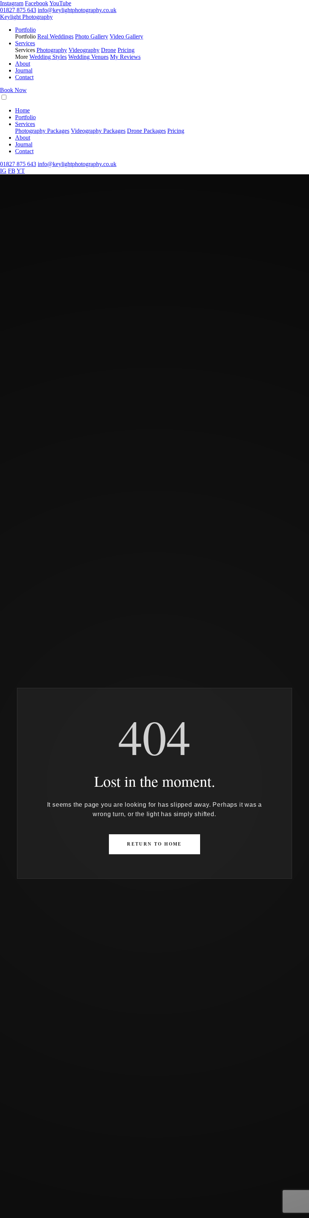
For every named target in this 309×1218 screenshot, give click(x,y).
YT (21, 171)
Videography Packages (98, 131)
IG (3, 171)
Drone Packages (146, 131)
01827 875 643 (18, 10)
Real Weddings (55, 36)
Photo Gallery (91, 36)
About (22, 63)
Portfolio (25, 29)
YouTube (60, 3)
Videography (84, 50)
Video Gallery (126, 36)
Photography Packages (42, 131)
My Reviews (125, 57)
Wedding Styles (48, 57)
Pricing (126, 50)
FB (11, 171)
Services (25, 43)
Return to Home (154, 844)
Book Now (13, 90)
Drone (108, 50)
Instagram (11, 3)
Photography (52, 50)
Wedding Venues (88, 57)
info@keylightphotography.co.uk (77, 10)
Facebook (36, 3)
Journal (23, 70)
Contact (24, 77)
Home (22, 110)
